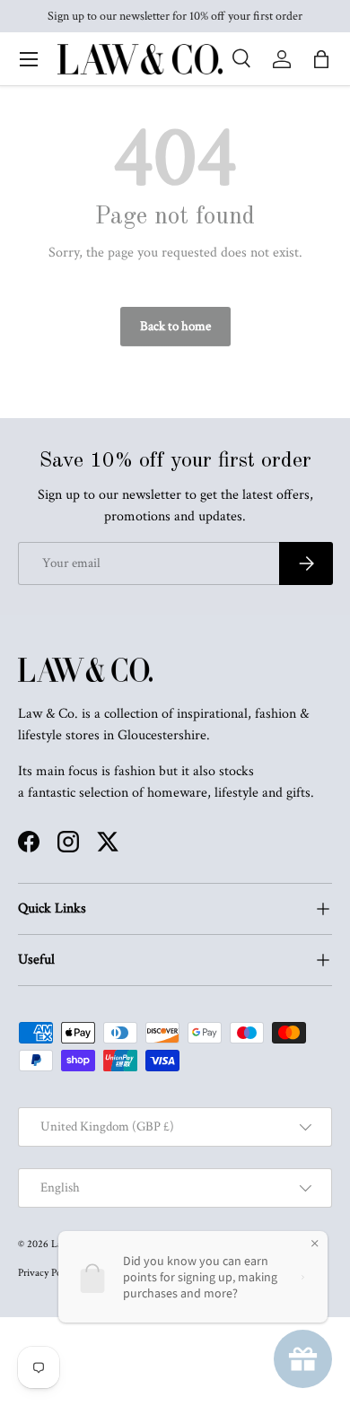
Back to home (175, 326)
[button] (321, 59)
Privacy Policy (47, 1272)
